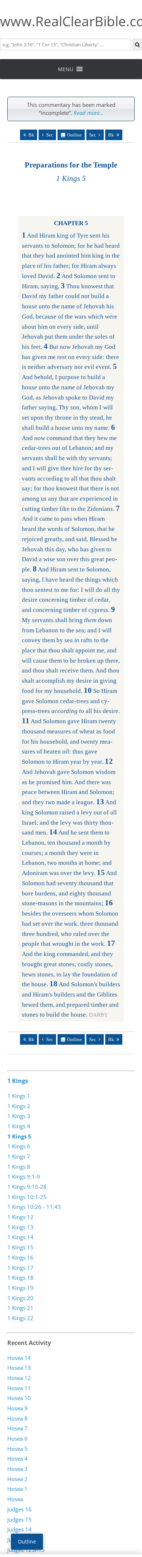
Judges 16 (19, 1509)
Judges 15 (19, 1519)
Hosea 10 (19, 1398)
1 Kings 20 (20, 1298)
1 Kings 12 (20, 1217)
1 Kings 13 (20, 1227)
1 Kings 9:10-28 (27, 1186)
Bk (31, 135)
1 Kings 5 (19, 1136)
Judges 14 (19, 1529)
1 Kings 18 (20, 1277)
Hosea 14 (19, 1357)
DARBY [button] (98, 1015)
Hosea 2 (17, 1479)
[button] (65, 69)
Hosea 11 (19, 1388)
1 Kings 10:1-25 (27, 1196)
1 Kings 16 (20, 1257)
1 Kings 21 (20, 1307)
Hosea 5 (17, 1448)
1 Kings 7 (18, 1156)
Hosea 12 (19, 1377)
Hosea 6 (17, 1438)
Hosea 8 (17, 1418)
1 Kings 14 (20, 1237)
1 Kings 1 (18, 1095)
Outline (74, 135)
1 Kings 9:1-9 (23, 1176)
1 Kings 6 (18, 1146)
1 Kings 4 (18, 1126)
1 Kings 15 (20, 1247)
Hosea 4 (17, 1458)
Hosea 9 (17, 1408)
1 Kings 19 (20, 1287)
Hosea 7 (17, 1428)
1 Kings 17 (20, 1267)
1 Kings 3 (18, 1115)
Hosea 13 (19, 1367)
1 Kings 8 (18, 1166)
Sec (49, 135)
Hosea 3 (17, 1468)
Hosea (15, 1499)
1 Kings (17, 1081)
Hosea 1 (17, 1488)
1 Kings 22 (20, 1318)
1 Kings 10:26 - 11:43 (34, 1206)
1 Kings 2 (18, 1106)
